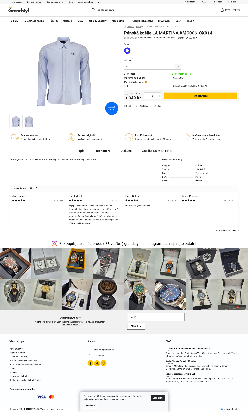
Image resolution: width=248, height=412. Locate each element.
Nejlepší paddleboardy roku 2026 (181, 374)
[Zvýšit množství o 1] (159, 96)
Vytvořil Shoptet (231, 409)
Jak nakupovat (16, 2)
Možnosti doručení (134, 82)
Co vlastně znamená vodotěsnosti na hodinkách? (188, 348)
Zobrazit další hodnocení (225, 230)
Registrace (231, 2)
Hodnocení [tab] (102, 151)
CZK (204, 2)
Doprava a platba (34, 2)
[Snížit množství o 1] (146, 96)
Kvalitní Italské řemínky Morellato (181, 361)
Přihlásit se (136, 326)
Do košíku (201, 96)
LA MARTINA (191, 38)
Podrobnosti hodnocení (164, 37)
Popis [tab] (80, 151)
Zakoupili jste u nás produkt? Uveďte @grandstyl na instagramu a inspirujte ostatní (127, 243)
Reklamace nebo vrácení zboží (80, 2)
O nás (12, 368)
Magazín (14, 372)
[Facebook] (90, 363)
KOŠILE (198, 165)
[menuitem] (14, 21)
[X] (97, 363)
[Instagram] (103, 363)
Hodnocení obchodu (19, 376)
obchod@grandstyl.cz (104, 349)
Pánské (198, 180)
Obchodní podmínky (55, 2)
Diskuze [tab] (126, 151)
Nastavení (90, 405)
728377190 (99, 355)
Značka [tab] (157, 151)
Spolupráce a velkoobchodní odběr (25, 380)
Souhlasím (158, 398)
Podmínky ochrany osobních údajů (25, 364)
